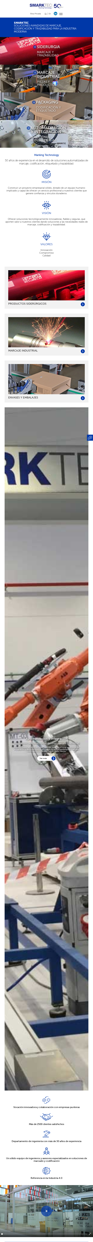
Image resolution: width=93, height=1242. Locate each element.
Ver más (43, 758)
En (50, 14)
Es (46, 14)
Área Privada (35, 14)
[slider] (44, 1234)
